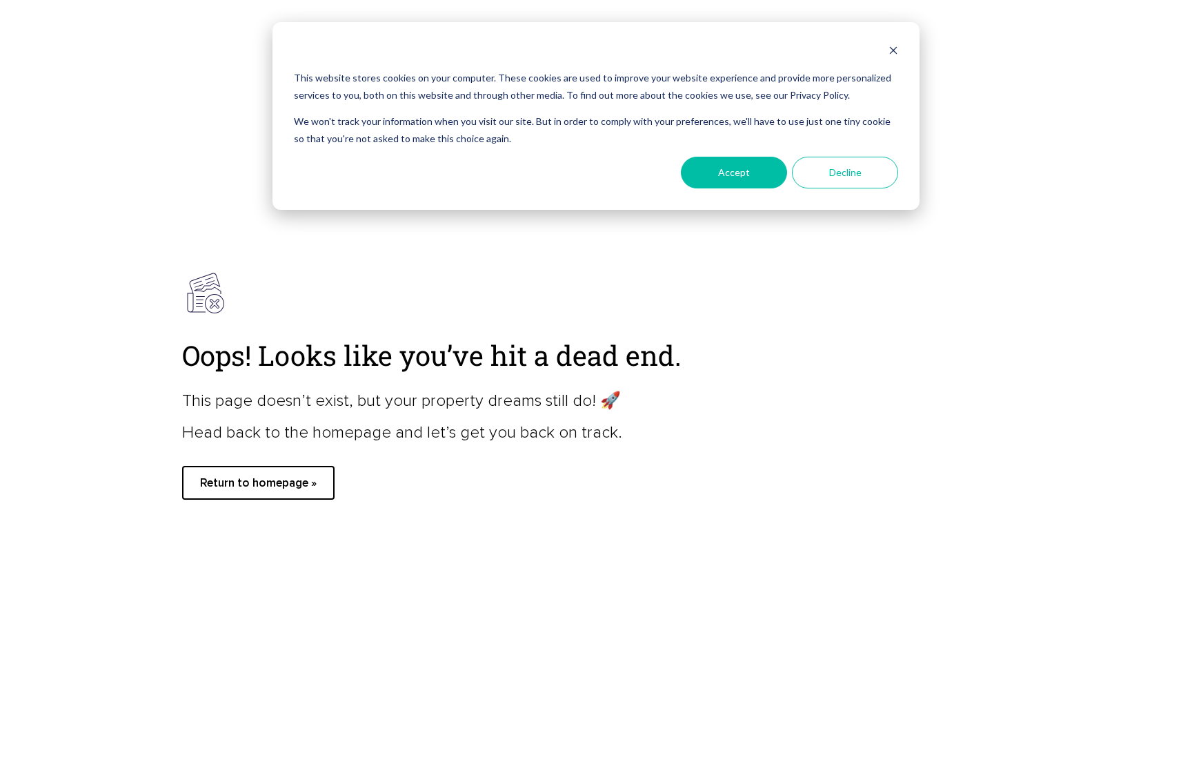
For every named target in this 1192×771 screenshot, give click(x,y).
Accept (734, 172)
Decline (845, 172)
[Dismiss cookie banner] (893, 52)
